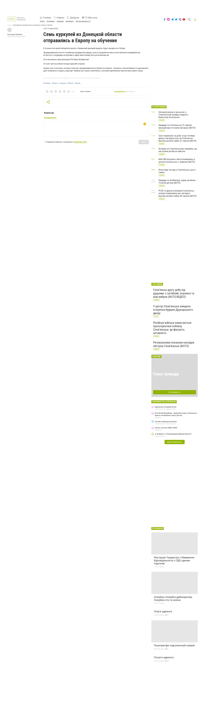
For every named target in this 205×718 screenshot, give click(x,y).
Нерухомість (70, 21)
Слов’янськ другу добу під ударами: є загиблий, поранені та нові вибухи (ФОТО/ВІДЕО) (173, 293)
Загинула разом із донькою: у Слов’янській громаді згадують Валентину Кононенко (173, 114)
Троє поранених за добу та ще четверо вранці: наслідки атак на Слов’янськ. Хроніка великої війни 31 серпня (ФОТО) (177, 138)
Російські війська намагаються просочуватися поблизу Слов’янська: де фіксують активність (172, 328)
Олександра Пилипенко (15, 34)
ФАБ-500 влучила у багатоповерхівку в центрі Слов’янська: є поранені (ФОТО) (176, 160)
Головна (47, 18)
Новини (60, 18)
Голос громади (166, 374)
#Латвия (77, 83)
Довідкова (60, 21)
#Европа (70, 83)
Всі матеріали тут (175, 392)
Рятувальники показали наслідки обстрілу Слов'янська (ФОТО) (173, 344)
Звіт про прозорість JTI (83, 21)
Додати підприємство (174, 442)
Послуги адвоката (164, 657)
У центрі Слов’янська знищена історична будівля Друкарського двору (173, 310)
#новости (55, 83)
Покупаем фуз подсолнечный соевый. (174, 645)
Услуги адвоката (163, 611)
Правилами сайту (80, 142)
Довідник (74, 18)
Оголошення (51, 21)
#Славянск (47, 83)
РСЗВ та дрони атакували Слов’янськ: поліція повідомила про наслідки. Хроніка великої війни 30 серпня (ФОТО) (177, 193)
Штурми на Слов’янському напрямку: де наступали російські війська (177, 150)
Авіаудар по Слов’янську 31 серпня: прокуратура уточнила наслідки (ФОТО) (176, 126)
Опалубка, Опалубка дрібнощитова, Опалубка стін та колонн (173, 599)
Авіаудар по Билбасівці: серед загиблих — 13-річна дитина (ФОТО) (178, 181)
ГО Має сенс (91, 18)
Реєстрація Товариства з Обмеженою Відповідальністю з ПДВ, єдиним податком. (174, 560)
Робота (42, 21)
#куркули (63, 83)
